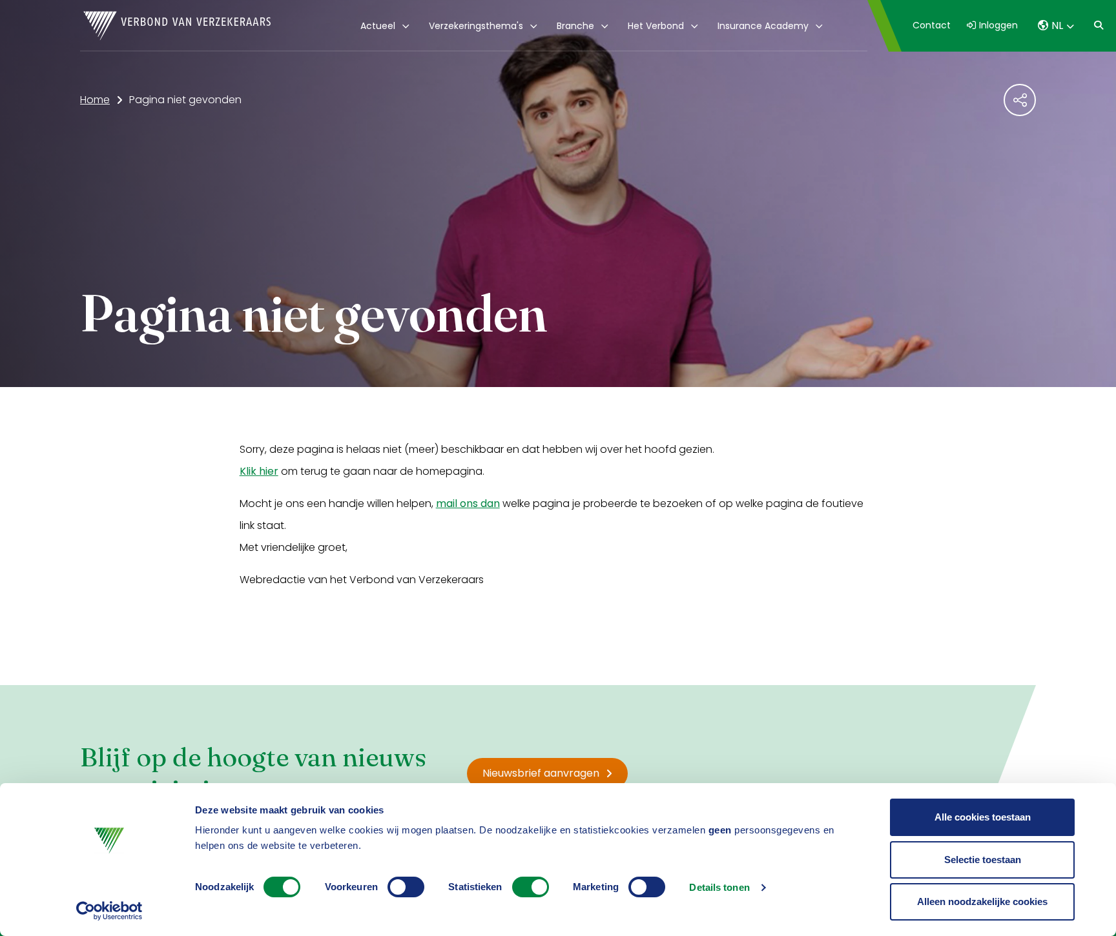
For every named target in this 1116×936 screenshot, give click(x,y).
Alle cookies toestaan (983, 817)
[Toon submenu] (403, 26)
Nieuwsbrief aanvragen (540, 773)
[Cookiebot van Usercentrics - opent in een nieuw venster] (109, 911)
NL (1057, 25)
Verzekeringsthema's (476, 25)
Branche (575, 25)
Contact (932, 25)
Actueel (377, 25)
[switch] (406, 887)
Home (95, 99)
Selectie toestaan (982, 859)
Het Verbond (656, 25)
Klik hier (259, 471)
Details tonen (719, 887)
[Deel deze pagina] (1020, 100)
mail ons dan (468, 503)
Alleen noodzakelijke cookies (982, 901)
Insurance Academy (763, 25)
